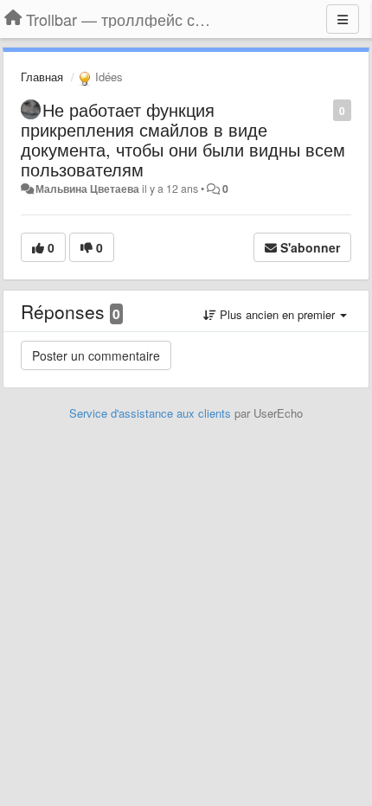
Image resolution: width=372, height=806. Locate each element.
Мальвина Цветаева (87, 188)
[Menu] (342, 19)
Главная (42, 76)
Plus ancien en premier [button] (277, 314)
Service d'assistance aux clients (150, 413)
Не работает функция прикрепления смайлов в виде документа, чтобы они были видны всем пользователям (183, 139)
